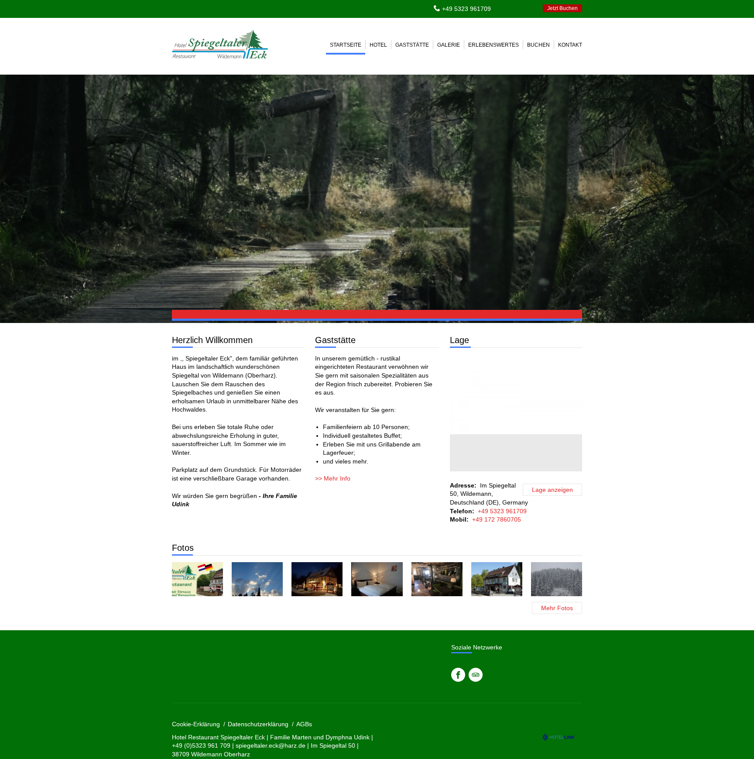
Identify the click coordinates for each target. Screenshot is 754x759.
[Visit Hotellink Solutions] (562, 737)
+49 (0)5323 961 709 (201, 745)
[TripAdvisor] (476, 675)
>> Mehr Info (332, 478)
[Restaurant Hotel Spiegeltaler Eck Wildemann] (437, 579)
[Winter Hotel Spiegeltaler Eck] (317, 579)
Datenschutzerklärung (258, 724)
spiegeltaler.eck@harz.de (270, 745)
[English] (516, 8)
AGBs (304, 724)
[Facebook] (458, 675)
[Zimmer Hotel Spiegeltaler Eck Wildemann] (376, 579)
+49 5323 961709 (466, 8)
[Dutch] (528, 8)
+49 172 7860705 (496, 519)
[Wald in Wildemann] (257, 579)
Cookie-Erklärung (196, 724)
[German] (505, 8)
